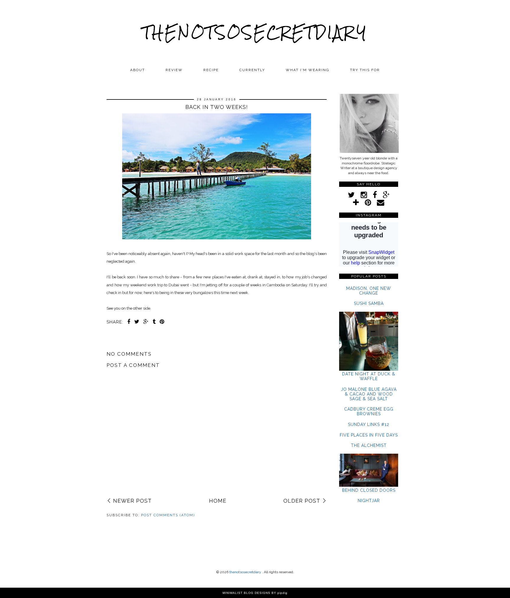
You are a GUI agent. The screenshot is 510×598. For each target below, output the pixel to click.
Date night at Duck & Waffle (368, 376)
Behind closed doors (368, 490)
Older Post (301, 501)
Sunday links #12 (368, 424)
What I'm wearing (307, 70)
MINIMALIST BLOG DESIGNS (246, 592)
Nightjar (369, 500)
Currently (252, 70)
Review (174, 70)
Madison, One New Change (368, 290)
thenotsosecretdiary (255, 32)
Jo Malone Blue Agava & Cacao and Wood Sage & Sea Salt (369, 394)
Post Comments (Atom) (168, 515)
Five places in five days (369, 435)
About (137, 70)
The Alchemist (369, 445)
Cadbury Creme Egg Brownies (368, 411)
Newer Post (132, 501)
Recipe (211, 70)
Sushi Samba (369, 303)
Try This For (365, 70)
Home (217, 501)
